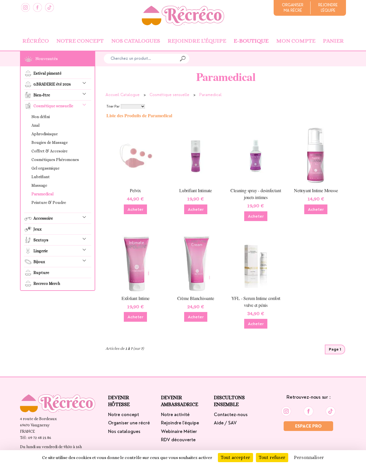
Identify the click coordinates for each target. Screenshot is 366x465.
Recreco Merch (46, 283)
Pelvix (135, 190)
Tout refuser (272, 457)
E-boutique (251, 40)
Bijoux (39, 261)
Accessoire (43, 218)
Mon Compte (295, 40)
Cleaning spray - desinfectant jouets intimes (255, 193)
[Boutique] (183, 15)
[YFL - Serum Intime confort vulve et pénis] (256, 263)
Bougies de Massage (49, 142)
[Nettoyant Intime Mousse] (316, 156)
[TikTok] (49, 7)
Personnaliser (309, 457)
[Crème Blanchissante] (195, 263)
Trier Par (113, 106)
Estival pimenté (47, 73)
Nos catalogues (135, 40)
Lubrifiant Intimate (195, 190)
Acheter (135, 209)
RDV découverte (178, 439)
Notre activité (175, 414)
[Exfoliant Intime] (135, 263)
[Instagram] (25, 7)
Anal (35, 125)
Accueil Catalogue (123, 94)
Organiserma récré (292, 8)
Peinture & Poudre (48, 202)
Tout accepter (235, 457)
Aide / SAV (225, 423)
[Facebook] (37, 7)
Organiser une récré (129, 423)
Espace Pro (308, 426)
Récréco (35, 40)
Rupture (41, 272)
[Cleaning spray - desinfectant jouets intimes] (256, 156)
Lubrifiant (40, 176)
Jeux (37, 229)
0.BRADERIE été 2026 (52, 84)
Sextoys (40, 240)
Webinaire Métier (179, 431)
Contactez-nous (231, 414)
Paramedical (42, 194)
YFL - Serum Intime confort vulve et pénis (256, 301)
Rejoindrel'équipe (328, 8)
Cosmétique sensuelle (53, 106)
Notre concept (80, 40)
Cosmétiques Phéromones (55, 159)
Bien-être (41, 95)
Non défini (40, 116)
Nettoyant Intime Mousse (316, 190)
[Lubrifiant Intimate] (195, 156)
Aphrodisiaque (44, 134)
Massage (39, 185)
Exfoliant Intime (136, 298)
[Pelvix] (135, 156)
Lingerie (40, 251)
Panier (333, 40)
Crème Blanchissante (195, 298)
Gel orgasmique (45, 168)
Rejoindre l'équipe (197, 40)
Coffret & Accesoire (49, 151)
